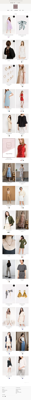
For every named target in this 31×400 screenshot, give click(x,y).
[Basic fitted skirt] (22, 98)
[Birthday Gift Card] (8, 148)
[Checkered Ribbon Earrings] (8, 293)
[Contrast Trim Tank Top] (22, 341)
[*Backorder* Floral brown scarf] (8, 49)
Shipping (17, 390)
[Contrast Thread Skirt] (8, 341)
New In (8, 10)
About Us (3, 389)
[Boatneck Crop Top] (22, 147)
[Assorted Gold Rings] (8, 74)
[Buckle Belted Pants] (8, 195)
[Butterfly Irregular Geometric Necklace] (8, 244)
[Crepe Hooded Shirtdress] (8, 365)
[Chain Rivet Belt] (22, 269)
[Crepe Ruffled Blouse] (22, 365)
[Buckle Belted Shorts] (22, 195)
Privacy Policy (3, 391)
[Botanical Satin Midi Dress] (22, 172)
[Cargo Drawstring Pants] (8, 269)
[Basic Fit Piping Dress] (8, 98)
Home (25, 12)
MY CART (18, 2)
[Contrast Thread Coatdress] (22, 316)
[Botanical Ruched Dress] (8, 172)
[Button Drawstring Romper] (22, 244)
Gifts (23, 10)
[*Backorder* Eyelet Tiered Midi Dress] (8, 24)
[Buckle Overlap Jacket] (8, 220)
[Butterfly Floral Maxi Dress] (22, 220)
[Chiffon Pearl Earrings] (22, 293)
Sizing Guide (17, 391)
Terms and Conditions (4, 390)
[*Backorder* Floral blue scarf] (22, 24)
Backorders (16, 10)
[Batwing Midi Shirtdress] (8, 123)
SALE (20, 10)
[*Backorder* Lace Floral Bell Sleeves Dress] (22, 49)
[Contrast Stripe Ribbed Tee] (8, 316)
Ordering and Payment (18, 389)
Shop (11, 10)
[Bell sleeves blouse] (22, 123)
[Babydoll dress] (22, 74)
